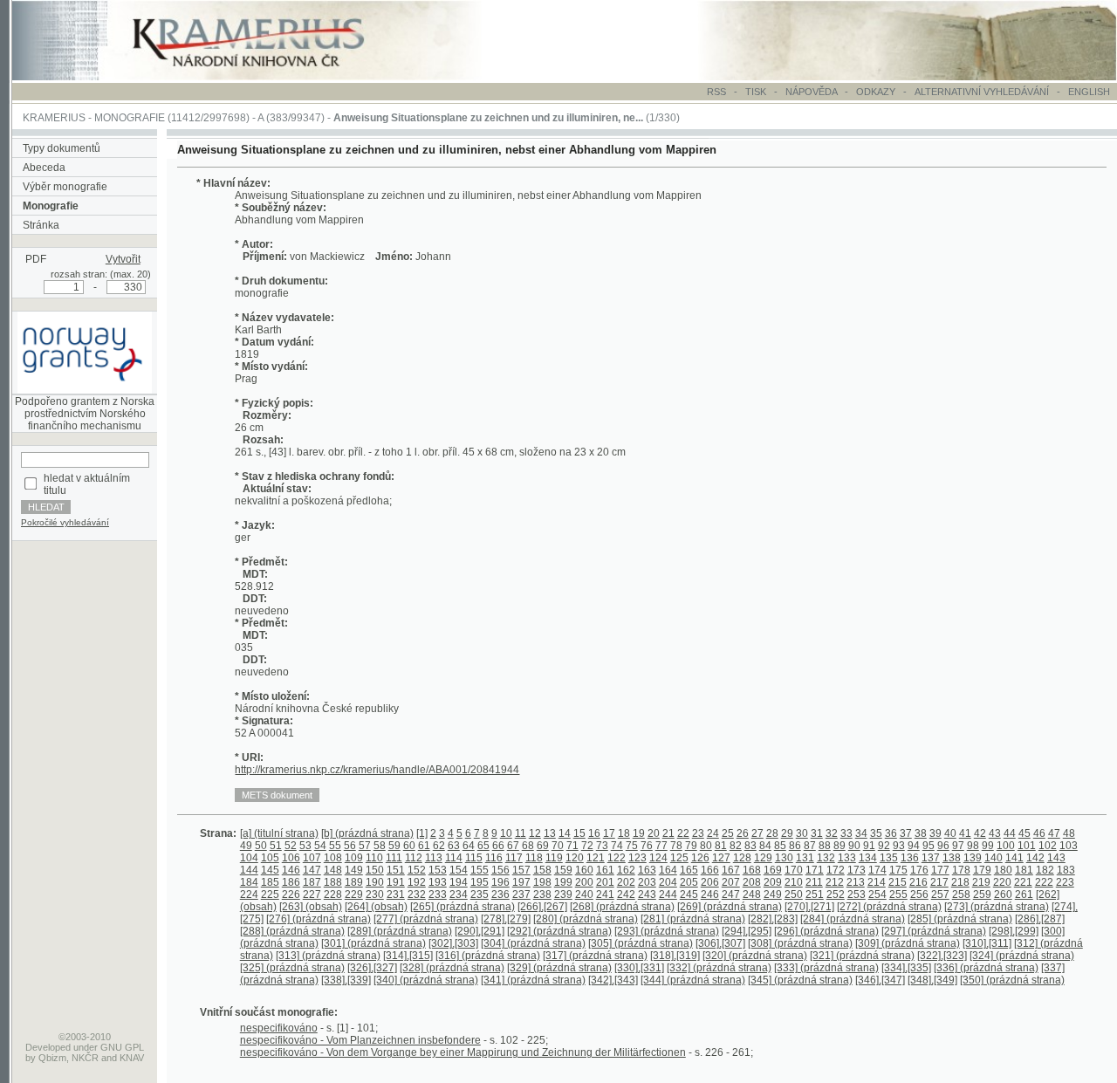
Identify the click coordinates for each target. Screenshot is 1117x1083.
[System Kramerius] (268, 77)
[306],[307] (720, 943)
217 (939, 882)
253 (856, 894)
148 (333, 870)
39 (935, 833)
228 (333, 894)
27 (757, 833)
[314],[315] (408, 955)
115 (474, 858)
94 (914, 846)
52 (290, 846)
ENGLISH (1089, 91)
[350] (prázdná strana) (1012, 980)
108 (333, 858)
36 (891, 833)
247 (731, 894)
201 (605, 882)
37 (906, 833)
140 (993, 858)
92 (884, 846)
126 (700, 858)
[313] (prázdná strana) (328, 955)
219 (981, 882)
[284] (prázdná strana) (852, 919)
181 (1024, 870)
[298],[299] (1013, 931)
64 (469, 846)
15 (579, 833)
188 (333, 882)
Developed (48, 1047)
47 (1054, 833)
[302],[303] (453, 943)
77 (661, 846)
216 (918, 882)
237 (521, 894)
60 (409, 846)
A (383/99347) (291, 118)
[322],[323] (942, 955)
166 (710, 870)
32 (832, 833)
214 (876, 882)
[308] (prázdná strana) (800, 943)
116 (494, 858)
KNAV (132, 1057)
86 (795, 846)
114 (454, 858)
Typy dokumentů (61, 148)
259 (982, 894)
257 (940, 894)
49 (246, 846)
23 (698, 833)
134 (868, 858)
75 (632, 846)
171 (814, 870)
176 (919, 870)
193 (437, 882)
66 (498, 846)
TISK (757, 91)
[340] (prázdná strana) (425, 980)
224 (249, 894)
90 (854, 846)
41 (965, 833)
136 (910, 858)
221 (1023, 882)
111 (394, 858)
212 (835, 882)
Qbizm (52, 1057)
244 (668, 894)
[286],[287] (1040, 919)
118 (534, 858)
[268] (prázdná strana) (622, 907)
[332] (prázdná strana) (719, 968)
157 (521, 870)
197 (521, 882)
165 (689, 870)
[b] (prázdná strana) (367, 833)
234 (458, 894)
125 (679, 858)
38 (921, 833)
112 (413, 858)
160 (584, 870)
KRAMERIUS (54, 118)
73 (602, 846)
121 (595, 858)
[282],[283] (773, 919)
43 (995, 833)
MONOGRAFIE (129, 118)
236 (500, 894)
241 (605, 894)
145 (270, 870)
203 (647, 882)
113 (433, 858)
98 (973, 846)
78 (676, 846)
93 (899, 846)
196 (500, 882)
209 (773, 882)
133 (847, 858)
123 (637, 858)
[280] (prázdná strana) (585, 919)
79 (691, 846)
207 (731, 882)
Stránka (41, 225)
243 (647, 894)
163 (647, 870)
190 (375, 882)
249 (773, 894)
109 (354, 858)
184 (249, 882)
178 (961, 870)
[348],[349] (932, 980)
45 (1024, 833)
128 (742, 858)
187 (312, 882)
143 (1056, 858)
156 (500, 870)
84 (765, 846)
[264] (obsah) (376, 907)
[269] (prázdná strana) (729, 907)
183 (1066, 870)
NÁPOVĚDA (811, 91)
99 (988, 846)
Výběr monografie (65, 187)
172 (835, 870)
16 (594, 833)
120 (574, 858)
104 (249, 858)
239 (563, 894)
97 (958, 846)
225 (270, 894)
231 (396, 894)
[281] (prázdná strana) (693, 919)
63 (454, 846)
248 (752, 894)
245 (689, 894)
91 (869, 846)
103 (1068, 846)
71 (572, 846)
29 (787, 833)
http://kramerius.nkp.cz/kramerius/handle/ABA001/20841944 (377, 770)
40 (950, 833)
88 (825, 846)
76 (647, 846)
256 (919, 894)
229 (354, 894)
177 (940, 870)
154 (458, 870)
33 (846, 833)
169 (773, 870)
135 (889, 858)
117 (514, 858)
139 (972, 858)
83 (750, 846)
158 (542, 870)
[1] (422, 833)
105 (270, 858)
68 (528, 846)
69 (543, 846)
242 (626, 894)
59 (394, 846)
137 (931, 858)
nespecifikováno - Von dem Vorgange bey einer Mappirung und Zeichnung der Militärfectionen (463, 1052)
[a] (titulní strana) (279, 833)
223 (1065, 882)
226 (291, 894)
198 (542, 882)
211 (814, 882)
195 (479, 882)
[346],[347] (880, 980)
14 (564, 833)
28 (772, 833)
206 (710, 882)
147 (312, 870)
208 (752, 882)
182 (1045, 870)
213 (855, 882)
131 (805, 858)
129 (763, 858)
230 (375, 894)
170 (794, 870)
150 (375, 870)
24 (713, 833)
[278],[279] (506, 919)
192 (417, 882)
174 (877, 870)
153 (437, 870)
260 (1003, 894)
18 (624, 833)
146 (291, 870)
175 (898, 870)
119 (554, 858)
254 (877, 894)
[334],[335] (906, 968)
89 (839, 846)
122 (616, 858)
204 (668, 882)
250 (794, 894)
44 (1010, 833)
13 (550, 833)
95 (928, 846)
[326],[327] (372, 968)
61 (424, 846)
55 (335, 846)
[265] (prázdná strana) (462, 907)
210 (794, 882)
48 (1069, 833)
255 (898, 894)
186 (291, 882)
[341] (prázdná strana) (533, 980)
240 (584, 894)
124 (658, 858)
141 (1014, 858)
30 (802, 833)
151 (396, 870)
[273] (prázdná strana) (996, 907)
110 (374, 858)
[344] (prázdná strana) (693, 980)
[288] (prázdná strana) (292, 931)
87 (810, 846)
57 (365, 846)
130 (784, 858)
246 (710, 894)
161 (605, 870)
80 (706, 846)
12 (535, 833)
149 (354, 870)
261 (1024, 894)
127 (721, 858)
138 (951, 858)
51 (276, 846)
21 (668, 833)
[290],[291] (479, 931)
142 (1035, 858)
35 (876, 833)
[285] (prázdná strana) (960, 919)
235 (479, 894)
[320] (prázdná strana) (754, 955)
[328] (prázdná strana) (452, 968)
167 (731, 870)
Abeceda (44, 167)
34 (861, 833)
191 (396, 882)
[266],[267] (542, 907)
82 (736, 846)
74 (617, 846)
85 (780, 846)
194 (458, 882)
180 (1003, 870)
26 (743, 833)
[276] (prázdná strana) (318, 919)
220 (1002, 882)
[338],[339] (346, 980)
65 (483, 846)
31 (817, 833)
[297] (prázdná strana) (933, 931)
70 (558, 846)
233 (437, 894)
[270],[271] (809, 907)
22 (683, 833)
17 (609, 833)
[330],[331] (639, 968)
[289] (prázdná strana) (399, 931)
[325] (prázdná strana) (292, 968)
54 (320, 846)
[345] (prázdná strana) (800, 980)
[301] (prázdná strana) (373, 943)
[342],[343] (613, 980)
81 (721, 846)
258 (961, 894)
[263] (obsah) (310, 907)
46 (1039, 833)
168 (752, 870)
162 (626, 870)
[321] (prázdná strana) (862, 955)
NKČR (85, 1057)
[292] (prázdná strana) (559, 931)
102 (1047, 846)
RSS (716, 91)
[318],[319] (675, 955)
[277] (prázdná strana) (425, 919)
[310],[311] (987, 943)
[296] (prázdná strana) (826, 931)
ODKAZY (875, 91)
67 (513, 846)
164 (668, 870)
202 (626, 882)
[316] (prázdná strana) (487, 955)
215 (897, 882)
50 (261, 846)
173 (856, 870)
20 (654, 833)
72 (587, 846)
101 (1027, 846)
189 (354, 882)
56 (350, 846)
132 (826, 858)
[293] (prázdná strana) (666, 931)
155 (479, 870)
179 (982, 870)
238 (542, 894)
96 (943, 846)
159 (563, 870)
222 (1044, 882)
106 (291, 858)
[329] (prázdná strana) (559, 968)
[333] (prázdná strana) (826, 968)
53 (305, 846)
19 (639, 833)
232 (417, 894)
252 (835, 894)
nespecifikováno (279, 1028)
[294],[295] (746, 931)
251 (814, 894)
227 (312, 894)
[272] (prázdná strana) (889, 907)
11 (520, 833)
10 (506, 833)
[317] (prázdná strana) (595, 955)
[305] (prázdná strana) (640, 943)
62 (439, 846)
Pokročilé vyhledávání (65, 522)
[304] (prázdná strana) (533, 943)
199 (563, 882)
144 (249, 870)
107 (312, 858)
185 (270, 882)
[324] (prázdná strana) (1022, 955)
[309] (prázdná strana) (907, 943)
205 (689, 882)
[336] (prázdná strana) (986, 968)
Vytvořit (123, 259)
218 (960, 882)
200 (584, 882)
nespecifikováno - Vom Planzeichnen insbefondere (360, 1040)
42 (980, 833)
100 (1006, 846)
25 (728, 833)
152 (417, 870)
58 (379, 846)
